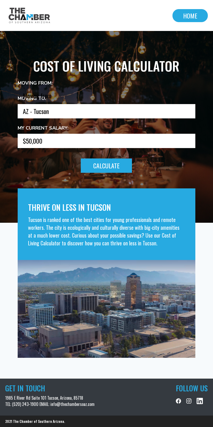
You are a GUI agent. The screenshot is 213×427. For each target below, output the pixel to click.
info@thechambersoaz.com (72, 404)
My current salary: (43, 128)
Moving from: (35, 83)
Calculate (106, 165)
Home (190, 15)
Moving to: (32, 98)
